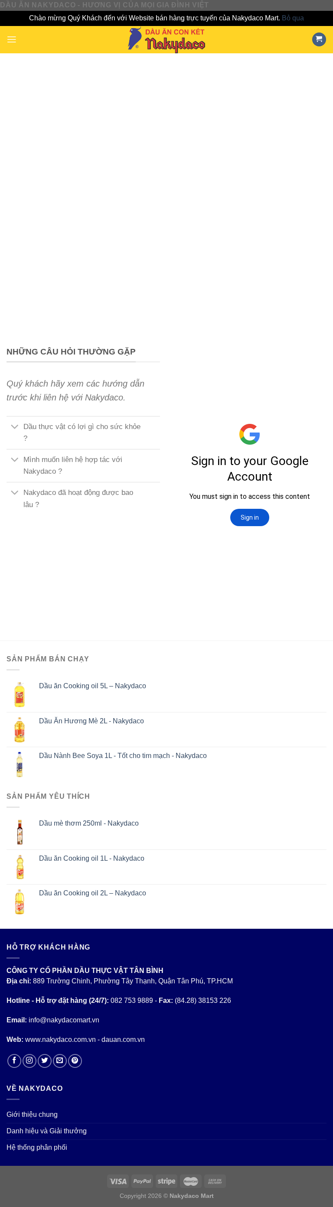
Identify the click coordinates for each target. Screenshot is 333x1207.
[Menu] (12, 39)
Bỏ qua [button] (293, 18)
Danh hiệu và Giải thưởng (47, 1131)
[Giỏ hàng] (319, 39)
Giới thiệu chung (32, 1114)
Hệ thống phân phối (37, 1147)
